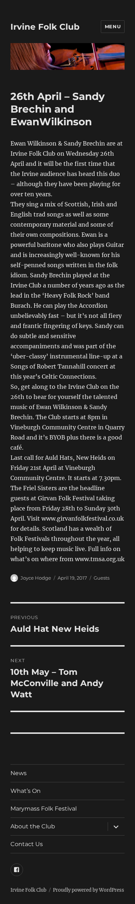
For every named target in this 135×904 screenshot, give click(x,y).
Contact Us (26, 844)
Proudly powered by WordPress (88, 890)
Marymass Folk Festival (43, 808)
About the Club (32, 826)
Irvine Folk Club (45, 27)
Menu (113, 26)
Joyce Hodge (36, 578)
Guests (101, 578)
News (18, 773)
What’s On (25, 790)
